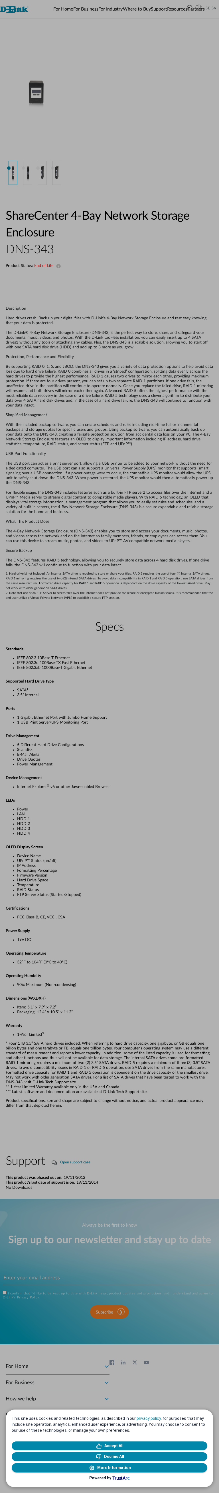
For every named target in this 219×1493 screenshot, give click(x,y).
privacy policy (149, 1418)
